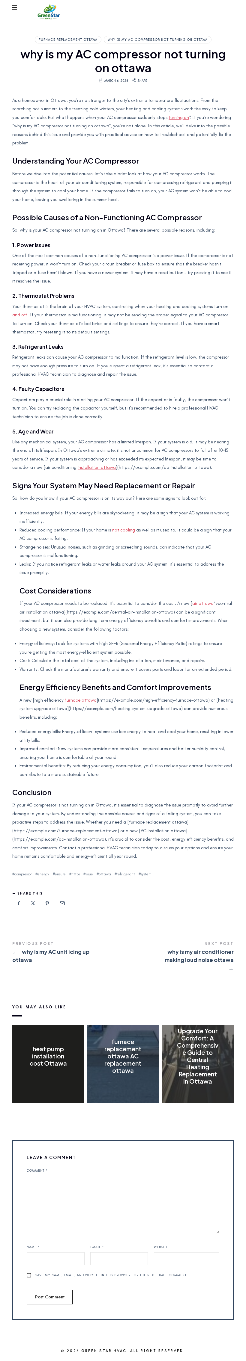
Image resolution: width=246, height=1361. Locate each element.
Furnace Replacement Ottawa (68, 40)
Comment (37, 1171)
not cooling (123, 530)
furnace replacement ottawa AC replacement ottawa (122, 1056)
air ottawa (203, 603)
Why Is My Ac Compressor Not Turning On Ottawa (158, 40)
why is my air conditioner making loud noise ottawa (178, 957)
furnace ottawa (81, 700)
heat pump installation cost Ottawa (48, 1056)
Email (97, 1247)
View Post (48, 1075)
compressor (23, 874)
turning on (179, 117)
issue (89, 874)
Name (33, 1247)
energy (43, 874)
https (75, 874)
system (146, 874)
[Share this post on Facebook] (19, 903)
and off (20, 315)
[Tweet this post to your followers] (33, 903)
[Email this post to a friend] (61, 903)
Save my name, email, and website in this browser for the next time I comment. (111, 1275)
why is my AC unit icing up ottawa (67, 953)
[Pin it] (47, 903)
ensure (60, 874)
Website (161, 1247)
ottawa (105, 874)
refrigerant (126, 874)
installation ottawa (97, 467)
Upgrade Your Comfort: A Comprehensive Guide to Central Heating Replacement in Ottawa (197, 1055)
